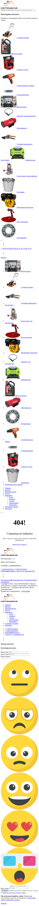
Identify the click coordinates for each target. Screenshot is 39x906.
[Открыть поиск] (1, 512)
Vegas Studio (25, 591)
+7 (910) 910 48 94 (20, 569)
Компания (8, 495)
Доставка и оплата (11, 507)
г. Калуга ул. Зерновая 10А (25, 571)
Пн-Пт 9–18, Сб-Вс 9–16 (22, 248)
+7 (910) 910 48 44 (7, 248)
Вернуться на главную (19, 544)
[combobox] (24, 10)
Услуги (7, 494)
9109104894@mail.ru (8, 571)
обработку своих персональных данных (14, 892)
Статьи (11, 501)
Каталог (4, 257)
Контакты (8, 508)
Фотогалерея (13, 503)
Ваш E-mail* (5, 654)
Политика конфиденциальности (12, 580)
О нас (11, 497)
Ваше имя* (5, 652)
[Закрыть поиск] (1, 240)
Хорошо (4, 903)
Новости (12, 499)
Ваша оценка (5, 656)
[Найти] (35, 10)
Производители (10, 492)
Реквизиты (13, 505)
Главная (8, 488)
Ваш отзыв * (5, 888)
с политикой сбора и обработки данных (18, 899)
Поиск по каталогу (7, 10)
